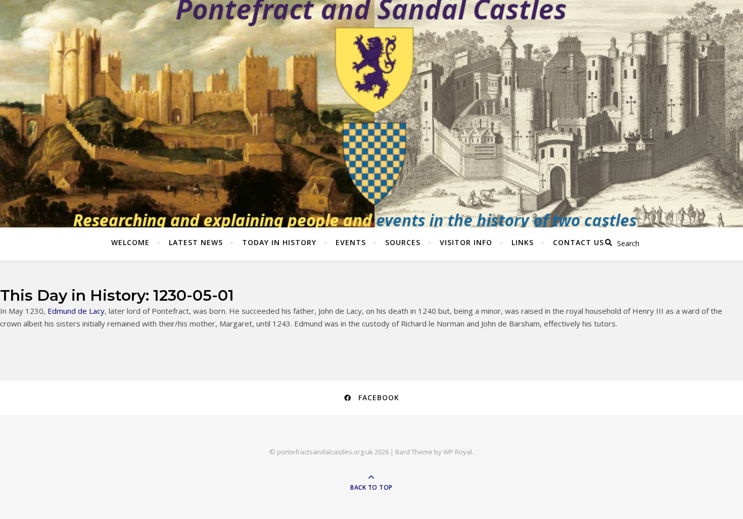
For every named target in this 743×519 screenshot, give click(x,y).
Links (523, 242)
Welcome (130, 242)
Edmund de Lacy (76, 311)
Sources (403, 242)
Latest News (196, 242)
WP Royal (457, 451)
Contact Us (578, 242)
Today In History (279, 242)
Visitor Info (466, 242)
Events (351, 242)
